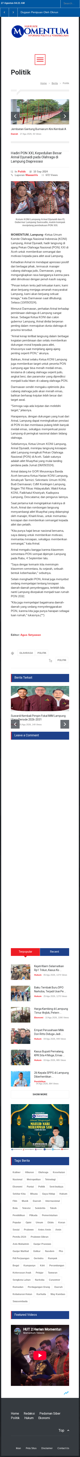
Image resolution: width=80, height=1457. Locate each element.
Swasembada (20, 1301)
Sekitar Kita (19, 1193)
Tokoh (53, 1208)
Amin (58, 1229)
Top (61, 1430)
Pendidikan (40, 1081)
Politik (22, 171)
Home (43, 83)
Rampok (52, 1258)
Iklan (18, 1448)
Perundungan (56, 1265)
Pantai (30, 1186)
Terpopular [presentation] (25, 951)
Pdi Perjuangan (21, 1258)
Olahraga (43, 1172)
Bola (15, 1208)
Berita (55, 83)
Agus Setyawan (30, 634)
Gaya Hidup (48, 1193)
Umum (39, 1222)
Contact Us (63, 1448)
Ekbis (51, 1222)
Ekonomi (38, 1017)
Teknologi (50, 1179)
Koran (61, 1222)
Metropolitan (34, 1179)
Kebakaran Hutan (22, 1294)
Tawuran (52, 1272)
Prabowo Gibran (39, 1237)
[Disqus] (40, 788)
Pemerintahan (49, 1215)
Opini (28, 1222)
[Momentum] (40, 34)
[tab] (25, 953)
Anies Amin (44, 1229)
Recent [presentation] (54, 951)
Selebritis (40, 1208)
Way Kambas (57, 1294)
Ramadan (18, 1287)
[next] (64, 116)
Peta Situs (31, 1448)
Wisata (34, 1193)
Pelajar (39, 1272)
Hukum (38, 975)
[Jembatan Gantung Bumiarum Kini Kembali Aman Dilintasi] (40, 111)
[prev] (15, 116)
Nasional (17, 1179)
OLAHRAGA (26, 653)
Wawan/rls (31, 175)
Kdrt (42, 1265)
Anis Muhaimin (21, 1244)
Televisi (26, 1208)
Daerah (14, 134)
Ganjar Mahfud (21, 1251)
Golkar (37, 1251)
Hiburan (29, 1172)
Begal (16, 1265)
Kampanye (29, 1265)
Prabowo (29, 1229)
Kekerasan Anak (22, 1272)
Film (15, 1201)
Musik (25, 1201)
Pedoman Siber (49, 1413)
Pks (61, 1251)
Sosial (16, 1229)
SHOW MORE (40, 1094)
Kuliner (17, 1172)
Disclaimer (47, 1448)
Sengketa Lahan (21, 1280)
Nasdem (49, 1251)
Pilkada (33, 1215)
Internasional (52, 1201)
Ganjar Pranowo (42, 1244)
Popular (17, 1222)
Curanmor (54, 1280)
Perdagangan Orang (39, 1287)
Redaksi (29, 1413)
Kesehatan (59, 1172)
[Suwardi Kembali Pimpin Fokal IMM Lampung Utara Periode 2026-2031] (40, 698)
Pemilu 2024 (19, 1237)
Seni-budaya (56, 1186)
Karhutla (41, 1294)
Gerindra (38, 1258)
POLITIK (41, 653)
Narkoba (39, 1280)
